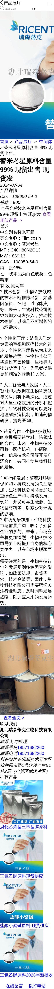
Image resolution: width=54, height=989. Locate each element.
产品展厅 (23, 141)
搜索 (33, 9)
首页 (4, 141)
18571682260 (30, 747)
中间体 (45, 141)
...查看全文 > (12, 717)
